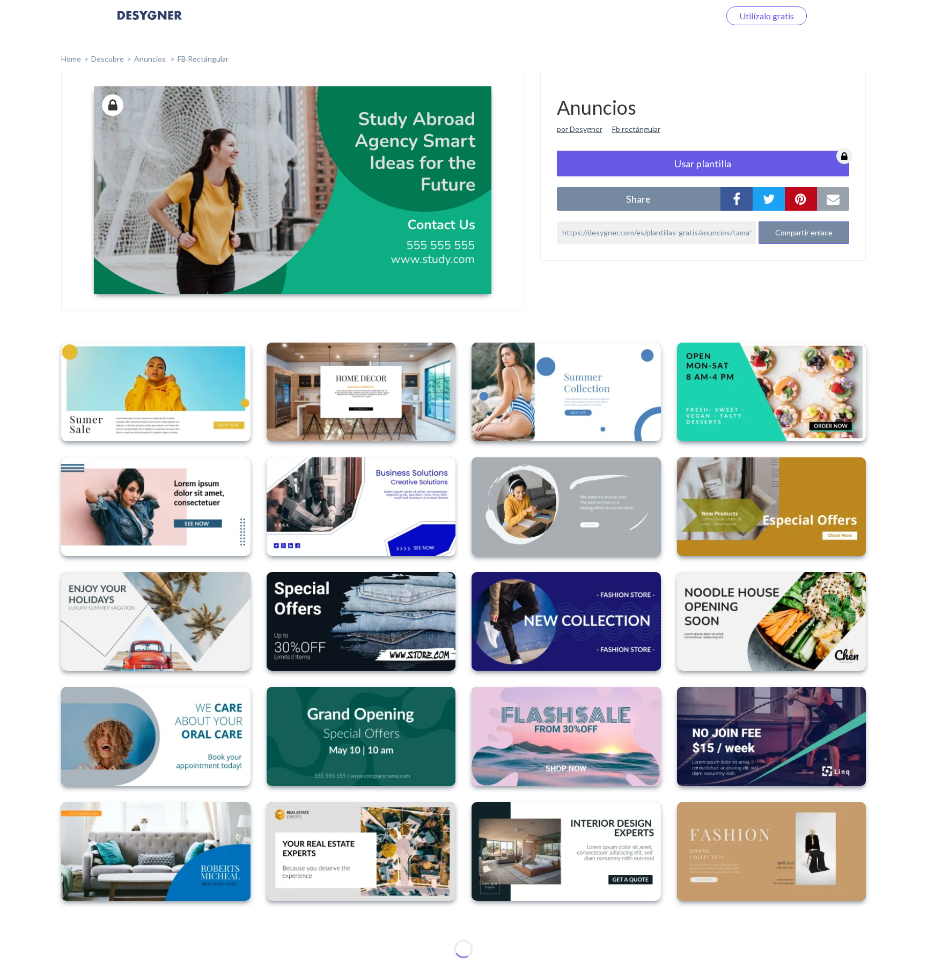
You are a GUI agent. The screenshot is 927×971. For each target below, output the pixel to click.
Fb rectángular (636, 129)
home (71, 58)
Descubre (107, 58)
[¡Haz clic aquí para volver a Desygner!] (149, 23)
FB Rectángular (203, 58)
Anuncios (150, 58)
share (638, 199)
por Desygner (579, 129)
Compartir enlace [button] (804, 232)
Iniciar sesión (683, 15)
